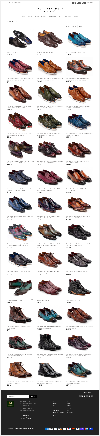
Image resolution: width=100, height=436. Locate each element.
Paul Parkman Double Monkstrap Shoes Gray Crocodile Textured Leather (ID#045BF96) (77, 272)
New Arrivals (52, 16)
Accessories (70, 412)
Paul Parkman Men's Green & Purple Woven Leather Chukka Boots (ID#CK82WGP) (19, 354)
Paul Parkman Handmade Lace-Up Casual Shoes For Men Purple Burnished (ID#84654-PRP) (78, 354)
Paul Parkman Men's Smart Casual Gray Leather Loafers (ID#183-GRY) (18, 272)
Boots (68, 410)
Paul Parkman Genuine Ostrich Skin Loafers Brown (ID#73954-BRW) (78, 189)
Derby (68, 403)
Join (12, 2)
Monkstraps (70, 407)
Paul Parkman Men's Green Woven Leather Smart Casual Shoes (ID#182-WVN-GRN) (48, 134)
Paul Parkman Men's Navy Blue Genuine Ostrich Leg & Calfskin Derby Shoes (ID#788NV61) (20, 189)
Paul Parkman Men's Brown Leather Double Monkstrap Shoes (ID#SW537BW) (79, 327)
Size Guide (68, 16)
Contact (75, 16)
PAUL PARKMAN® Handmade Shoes (25, 428)
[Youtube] (78, 3)
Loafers (69, 405)
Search (55, 403)
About (60, 16)
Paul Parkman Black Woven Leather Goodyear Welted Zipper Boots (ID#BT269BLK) (50, 354)
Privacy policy (25, 417)
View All (30, 16)
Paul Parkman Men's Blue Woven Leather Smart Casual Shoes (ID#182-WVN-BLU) (79, 134)
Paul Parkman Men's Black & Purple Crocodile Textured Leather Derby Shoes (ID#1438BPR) (50, 162)
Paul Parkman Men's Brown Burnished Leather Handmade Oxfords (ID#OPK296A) (48, 272)
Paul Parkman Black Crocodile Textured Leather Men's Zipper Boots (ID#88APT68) (79, 299)
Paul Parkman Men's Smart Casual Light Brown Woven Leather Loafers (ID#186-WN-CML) (50, 79)
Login (8, 2)
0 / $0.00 (89, 2)
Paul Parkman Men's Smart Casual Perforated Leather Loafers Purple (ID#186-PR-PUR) (20, 79)
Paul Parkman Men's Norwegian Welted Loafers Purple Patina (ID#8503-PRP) (48, 217)
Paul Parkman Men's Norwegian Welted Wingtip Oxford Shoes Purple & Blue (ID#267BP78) (18, 244)
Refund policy (25, 415)
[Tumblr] (80, 3)
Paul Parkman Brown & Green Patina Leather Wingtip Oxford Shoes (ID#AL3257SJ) (20, 299)
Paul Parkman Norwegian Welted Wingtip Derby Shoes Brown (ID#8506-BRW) (78, 217)
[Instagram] (75, 3)
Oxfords (69, 401)
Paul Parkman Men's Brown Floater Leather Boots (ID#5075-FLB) (19, 327)
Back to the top (87, 392)
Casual (69, 408)
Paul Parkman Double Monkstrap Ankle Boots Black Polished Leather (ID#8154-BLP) (49, 382)
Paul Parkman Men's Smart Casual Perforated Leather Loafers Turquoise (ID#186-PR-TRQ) (79, 51)
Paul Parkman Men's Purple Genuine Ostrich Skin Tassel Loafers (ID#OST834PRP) (48, 189)
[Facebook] (73, 3)
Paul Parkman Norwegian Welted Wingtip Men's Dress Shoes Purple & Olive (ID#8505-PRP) (20, 162)
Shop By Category (40, 16)
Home (23, 16)
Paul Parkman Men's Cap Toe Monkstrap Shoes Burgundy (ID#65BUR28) (48, 299)
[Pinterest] (83, 3)
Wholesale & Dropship (58, 412)
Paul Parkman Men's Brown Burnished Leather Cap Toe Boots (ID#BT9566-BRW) (20, 382)
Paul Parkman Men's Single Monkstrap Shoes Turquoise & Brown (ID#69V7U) (77, 382)
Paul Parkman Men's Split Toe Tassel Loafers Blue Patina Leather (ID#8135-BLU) (49, 327)
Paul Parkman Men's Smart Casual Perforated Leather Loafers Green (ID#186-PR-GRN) (50, 106)
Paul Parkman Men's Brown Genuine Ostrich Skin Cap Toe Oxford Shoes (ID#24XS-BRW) (49, 51)
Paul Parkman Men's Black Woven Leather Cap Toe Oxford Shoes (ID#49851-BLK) (78, 244)
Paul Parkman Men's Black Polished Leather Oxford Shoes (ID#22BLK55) (19, 51)
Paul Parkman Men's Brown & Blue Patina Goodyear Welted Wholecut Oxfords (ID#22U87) (49, 244)
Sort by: (74, 26)
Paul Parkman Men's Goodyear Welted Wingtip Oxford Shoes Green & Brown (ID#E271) (77, 79)
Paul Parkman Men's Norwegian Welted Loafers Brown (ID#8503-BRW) (77, 162)
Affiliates (55, 414)
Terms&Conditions (26, 418)
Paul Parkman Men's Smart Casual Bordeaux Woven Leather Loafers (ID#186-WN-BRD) (19, 134)
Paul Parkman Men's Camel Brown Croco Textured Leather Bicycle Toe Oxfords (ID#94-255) (19, 106)
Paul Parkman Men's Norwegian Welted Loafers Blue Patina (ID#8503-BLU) (20, 217)
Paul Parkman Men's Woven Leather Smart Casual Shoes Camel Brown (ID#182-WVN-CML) (78, 106)
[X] (85, 3)
